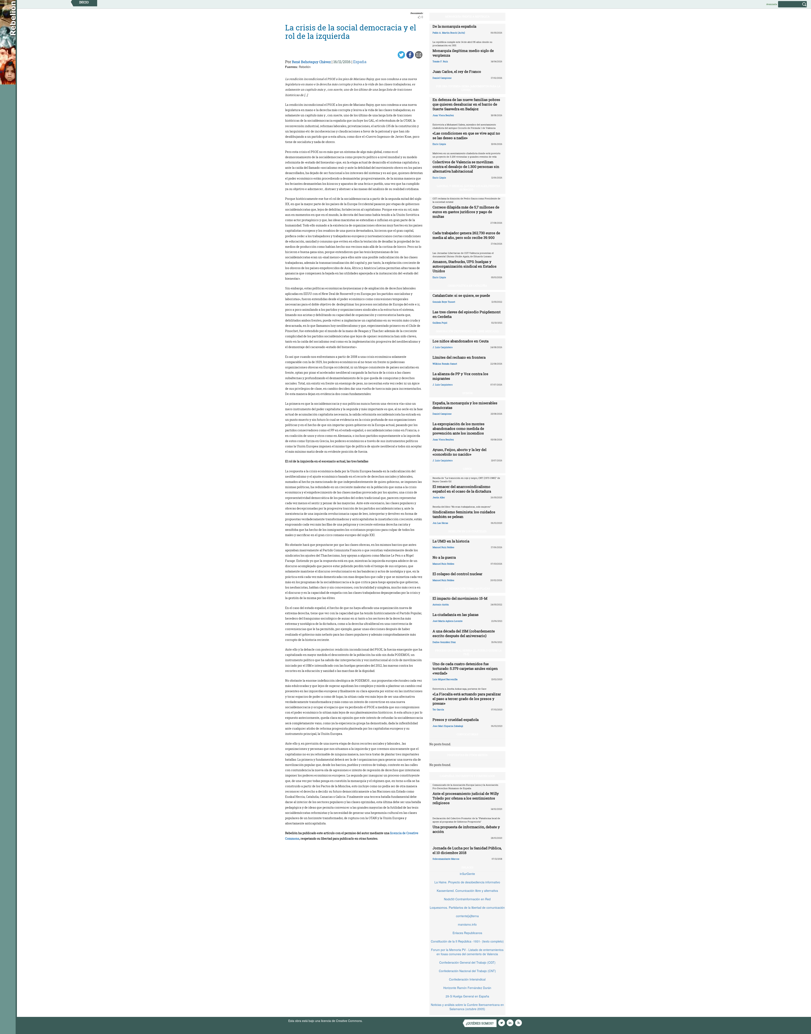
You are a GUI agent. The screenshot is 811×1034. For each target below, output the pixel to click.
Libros (467, 468)
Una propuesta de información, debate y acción (466, 829)
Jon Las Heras (440, 522)
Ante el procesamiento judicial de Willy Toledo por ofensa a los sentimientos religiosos (466, 798)
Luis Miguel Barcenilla (445, 679)
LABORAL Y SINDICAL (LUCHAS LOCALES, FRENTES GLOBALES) (468, 187)
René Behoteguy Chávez (311, 62)
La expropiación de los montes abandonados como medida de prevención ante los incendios (458, 428)
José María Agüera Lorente (448, 621)
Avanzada (771, 4)
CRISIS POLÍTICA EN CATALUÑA (467, 285)
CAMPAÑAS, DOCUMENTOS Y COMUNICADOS (467, 776)
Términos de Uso (374, 1021)
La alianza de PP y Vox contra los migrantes (460, 376)
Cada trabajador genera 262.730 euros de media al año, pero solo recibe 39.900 (466, 235)
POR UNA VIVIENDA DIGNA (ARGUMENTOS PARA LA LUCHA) (468, 87)
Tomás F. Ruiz (440, 61)
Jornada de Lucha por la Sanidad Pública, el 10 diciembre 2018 (467, 850)
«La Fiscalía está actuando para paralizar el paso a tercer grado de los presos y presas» (467, 699)
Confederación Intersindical (467, 979)
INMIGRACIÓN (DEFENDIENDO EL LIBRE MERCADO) (467, 331)
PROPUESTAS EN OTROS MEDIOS (467, 755)
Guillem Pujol (440, 322)
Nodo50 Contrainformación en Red (467, 899)
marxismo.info (467, 924)
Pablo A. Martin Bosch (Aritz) (449, 32)
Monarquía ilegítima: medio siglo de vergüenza (463, 53)
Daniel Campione (442, 77)
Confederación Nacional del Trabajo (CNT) (467, 971)
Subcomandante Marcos (446, 858)
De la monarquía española (454, 26)
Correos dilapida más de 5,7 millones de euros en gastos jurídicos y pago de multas (466, 212)
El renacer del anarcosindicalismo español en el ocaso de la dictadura (462, 489)
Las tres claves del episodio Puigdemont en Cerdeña (467, 314)
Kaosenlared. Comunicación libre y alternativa (467, 890)
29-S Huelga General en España (467, 996)
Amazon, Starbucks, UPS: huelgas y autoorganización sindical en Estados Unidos (465, 266)
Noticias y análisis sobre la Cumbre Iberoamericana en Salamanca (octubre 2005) (467, 1007)
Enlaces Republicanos (467, 933)
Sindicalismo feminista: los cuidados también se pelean (464, 514)
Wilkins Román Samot (445, 363)
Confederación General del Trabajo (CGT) (467, 962)
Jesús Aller (439, 497)
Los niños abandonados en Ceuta (461, 341)
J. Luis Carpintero (443, 347)
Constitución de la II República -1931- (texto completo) (467, 941)
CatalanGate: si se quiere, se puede (461, 295)
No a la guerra (444, 557)
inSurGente (467, 874)
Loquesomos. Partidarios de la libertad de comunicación (467, 907)
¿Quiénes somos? (480, 1023)
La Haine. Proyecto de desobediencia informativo (467, 882)
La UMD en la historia (451, 541)
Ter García (438, 709)
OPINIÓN (467, 393)
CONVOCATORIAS (467, 734)
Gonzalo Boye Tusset (444, 301)
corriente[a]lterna (467, 916)
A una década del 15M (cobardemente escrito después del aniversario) (464, 633)
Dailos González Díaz (444, 642)
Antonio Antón (441, 604)
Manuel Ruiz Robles (443, 547)
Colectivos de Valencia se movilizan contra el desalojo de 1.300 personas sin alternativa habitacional (466, 166)
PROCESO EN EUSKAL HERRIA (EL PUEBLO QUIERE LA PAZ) (468, 652)
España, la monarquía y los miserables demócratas (465, 405)
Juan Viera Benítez (443, 115)
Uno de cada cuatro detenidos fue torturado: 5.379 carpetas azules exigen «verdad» (465, 668)
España (359, 61)
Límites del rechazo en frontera (459, 357)
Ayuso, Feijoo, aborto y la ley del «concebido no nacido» (459, 452)
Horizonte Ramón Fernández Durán (467, 988)
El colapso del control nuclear (457, 573)
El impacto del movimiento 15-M (460, 598)
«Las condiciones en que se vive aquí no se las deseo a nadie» (466, 135)
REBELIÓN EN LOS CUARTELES (467, 531)
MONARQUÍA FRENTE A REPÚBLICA (467, 16)
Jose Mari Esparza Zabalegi (448, 725)
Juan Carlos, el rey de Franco (457, 71)
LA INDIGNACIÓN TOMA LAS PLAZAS (467, 588)
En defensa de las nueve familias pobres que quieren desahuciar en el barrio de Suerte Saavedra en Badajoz (466, 104)
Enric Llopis (439, 144)
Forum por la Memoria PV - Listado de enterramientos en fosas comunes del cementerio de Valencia (467, 952)
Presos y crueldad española (456, 719)
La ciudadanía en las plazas (456, 614)
